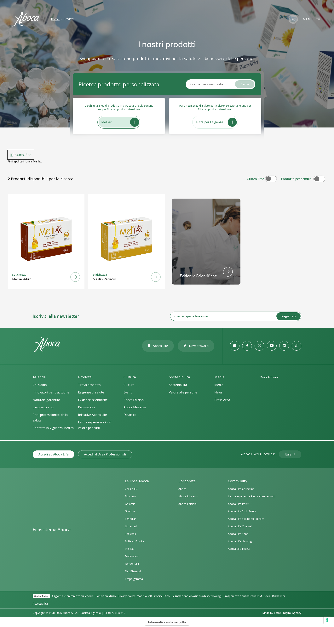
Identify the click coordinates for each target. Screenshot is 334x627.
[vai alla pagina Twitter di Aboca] (259, 346)
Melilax (129, 549)
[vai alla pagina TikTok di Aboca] (296, 346)
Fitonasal (130, 496)
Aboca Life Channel (240, 526)
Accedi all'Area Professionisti (105, 454)
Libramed (131, 526)
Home (55, 19)
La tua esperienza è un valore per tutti (251, 496)
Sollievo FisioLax (135, 541)
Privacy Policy (126, 596)
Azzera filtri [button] (23, 154)
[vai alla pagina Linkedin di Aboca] (284, 346)
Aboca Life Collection (241, 489)
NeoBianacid (133, 571)
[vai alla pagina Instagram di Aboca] (234, 346)
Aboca (182, 489)
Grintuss (130, 511)
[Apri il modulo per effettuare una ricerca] (293, 19)
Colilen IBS (131, 489)
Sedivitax (130, 534)
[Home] (46, 350)
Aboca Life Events (239, 549)
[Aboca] (25, 19)
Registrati (288, 316)
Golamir (130, 504)
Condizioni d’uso (105, 596)
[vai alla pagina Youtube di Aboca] (272, 346)
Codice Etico (162, 596)
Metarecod (132, 556)
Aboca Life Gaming (240, 541)
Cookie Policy (41, 596)
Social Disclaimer (274, 596)
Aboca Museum (188, 496)
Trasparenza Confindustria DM (242, 596)
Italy (288, 454)
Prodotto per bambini (296, 179)
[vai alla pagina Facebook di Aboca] (247, 346)
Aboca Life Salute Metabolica (246, 519)
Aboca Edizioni (187, 504)
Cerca (245, 84)
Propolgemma (134, 579)
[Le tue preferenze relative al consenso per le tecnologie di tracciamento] (327, 620)
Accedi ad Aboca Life (53, 454)
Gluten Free (255, 179)
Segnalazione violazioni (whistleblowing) (197, 596)
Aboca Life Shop (238, 534)
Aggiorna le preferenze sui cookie (73, 596)
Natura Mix (132, 564)
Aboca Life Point (238, 504)
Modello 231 (144, 596)
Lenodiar (130, 519)
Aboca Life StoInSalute (242, 511)
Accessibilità (40, 603)
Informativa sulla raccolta (167, 622)
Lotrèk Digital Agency (287, 613)
